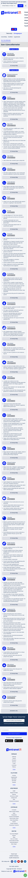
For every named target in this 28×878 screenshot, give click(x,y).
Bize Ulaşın (14, 844)
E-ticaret (14, 809)
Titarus (14, 758)
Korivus (14, 761)
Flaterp (14, 767)
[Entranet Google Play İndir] (19, 740)
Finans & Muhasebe (14, 816)
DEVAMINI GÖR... (14, 710)
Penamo (14, 760)
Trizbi (14, 763)
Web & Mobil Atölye (14, 811)
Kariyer (14, 835)
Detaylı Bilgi (15, 65)
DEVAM (20, 5)
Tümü (14, 769)
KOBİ (14, 791)
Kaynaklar (14, 779)
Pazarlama (14, 815)
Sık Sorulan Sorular (14, 840)
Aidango (14, 756)
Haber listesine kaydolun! (14, 733)
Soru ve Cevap (14, 839)
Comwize (14, 765)
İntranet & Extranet (14, 801)
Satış (14, 813)
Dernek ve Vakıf (14, 796)
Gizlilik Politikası (14, 855)
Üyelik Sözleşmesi (14, 857)
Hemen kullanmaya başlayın (14, 720)
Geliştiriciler (14, 797)
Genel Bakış (4, 36)
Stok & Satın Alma (14, 818)
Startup (14, 794)
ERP (14, 799)
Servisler (14, 780)
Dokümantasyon (14, 842)
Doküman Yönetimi (14, 825)
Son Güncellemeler (6, 40)
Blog (14, 837)
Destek (14, 782)
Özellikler (10, 36)
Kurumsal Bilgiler (14, 833)
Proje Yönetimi (14, 823)
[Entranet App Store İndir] (9, 740)
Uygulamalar (17, 36)
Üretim (14, 821)
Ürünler (14, 775)
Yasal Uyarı (14, 854)
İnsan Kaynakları (14, 820)
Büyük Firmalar (14, 792)
